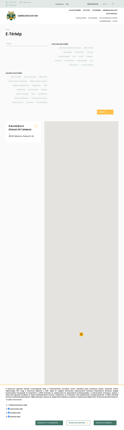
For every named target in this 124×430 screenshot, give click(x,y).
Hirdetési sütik (15, 417)
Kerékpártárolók (21, 89)
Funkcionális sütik (16, 409)
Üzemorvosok (29, 102)
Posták (33, 94)
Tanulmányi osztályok (87, 65)
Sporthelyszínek (73, 65)
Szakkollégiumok (42, 94)
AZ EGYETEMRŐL (75, 10)
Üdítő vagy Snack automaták (39, 98)
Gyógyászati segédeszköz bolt (21, 85)
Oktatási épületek (69, 60)
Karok (74, 56)
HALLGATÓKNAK (92, 18)
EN (107, 4)
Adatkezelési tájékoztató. (87, 397)
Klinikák (81, 56)
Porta (91, 60)
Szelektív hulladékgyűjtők (21, 98)
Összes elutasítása (77, 423)
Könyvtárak (58, 60)
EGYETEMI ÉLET (111, 14)
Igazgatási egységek (64, 56)
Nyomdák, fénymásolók (22, 94)
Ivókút (45, 85)
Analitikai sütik (15, 413)
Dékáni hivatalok (88, 48)
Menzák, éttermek (33, 89)
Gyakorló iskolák (79, 52)
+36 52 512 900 (12, 2)
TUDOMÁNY (96, 10)
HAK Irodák (90, 52)
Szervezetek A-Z (59, 4)
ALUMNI (115, 21)
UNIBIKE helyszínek (17, 102)
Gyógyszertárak (36, 85)
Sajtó (67, 4)
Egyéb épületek (67, 52)
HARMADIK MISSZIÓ (110, 10)
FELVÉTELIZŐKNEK (81, 18)
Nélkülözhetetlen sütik (18, 405)
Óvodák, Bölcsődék (82, 60)
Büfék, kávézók (43, 77)
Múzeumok (44, 89)
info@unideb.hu (27, 2)
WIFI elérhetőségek (41, 102)
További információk (14, 400)
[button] (36, 126)
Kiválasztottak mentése (47, 423)
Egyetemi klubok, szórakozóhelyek (18, 81)
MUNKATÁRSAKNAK (105, 21)
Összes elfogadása (104, 423)
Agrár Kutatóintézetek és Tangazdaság (70, 48)
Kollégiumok (89, 56)
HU (104, 4)
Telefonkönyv (12, 5)
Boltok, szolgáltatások (30, 77)
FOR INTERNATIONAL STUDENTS (108, 18)
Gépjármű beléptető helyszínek (38, 81)
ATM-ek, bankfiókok (16, 77)
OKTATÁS (86, 10)
